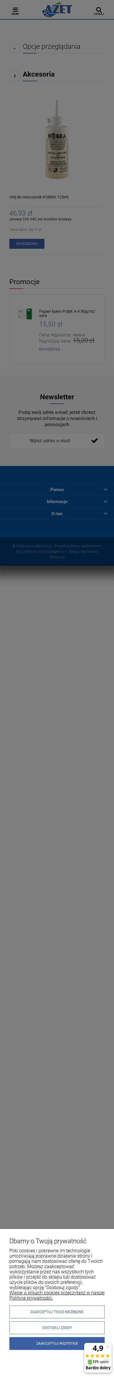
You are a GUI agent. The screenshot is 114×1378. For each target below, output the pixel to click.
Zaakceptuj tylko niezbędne (57, 1312)
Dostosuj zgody (57, 1328)
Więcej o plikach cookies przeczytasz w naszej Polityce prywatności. (57, 1295)
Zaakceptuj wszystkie (57, 1343)
